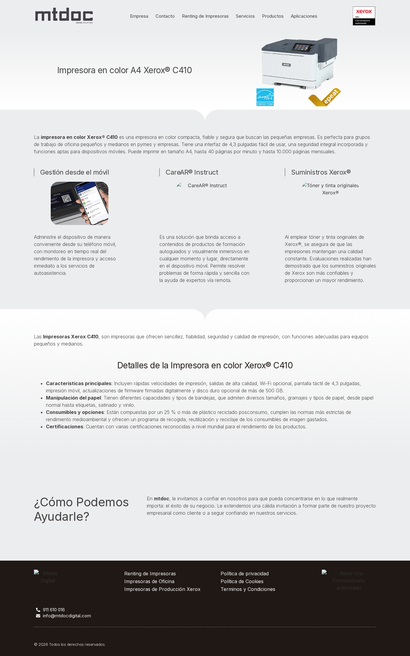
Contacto (165, 16)
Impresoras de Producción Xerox (162, 589)
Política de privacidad (245, 574)
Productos (273, 16)
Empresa (139, 16)
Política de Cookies (242, 581)
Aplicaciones (304, 16)
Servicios (245, 16)
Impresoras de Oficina (149, 581)
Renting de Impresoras (205, 16)
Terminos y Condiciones (248, 589)
